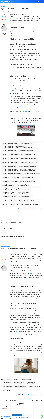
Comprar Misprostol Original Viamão (24, 196)
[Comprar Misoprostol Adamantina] (4, 28)
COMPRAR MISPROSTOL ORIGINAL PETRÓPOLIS (10, 158)
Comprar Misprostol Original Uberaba (21, 193)
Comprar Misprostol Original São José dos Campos (13, 236)
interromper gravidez (6, 201)
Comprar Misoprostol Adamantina (4, 33)
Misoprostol (17, 88)
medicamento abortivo (15, 201)
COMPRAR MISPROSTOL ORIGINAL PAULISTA (29, 155)
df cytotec (20, 200)
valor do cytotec (17, 379)
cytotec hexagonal (13, 200)
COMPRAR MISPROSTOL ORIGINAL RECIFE (9, 166)
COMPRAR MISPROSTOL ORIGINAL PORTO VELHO (29, 162)
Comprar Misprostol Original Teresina (8, 192)
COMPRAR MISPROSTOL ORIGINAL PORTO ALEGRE (29, 161)
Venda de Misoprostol (5, 246)
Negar (27, 414)
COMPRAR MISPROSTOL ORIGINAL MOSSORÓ (10, 143)
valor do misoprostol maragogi (7, 386)
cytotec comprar (5, 200)
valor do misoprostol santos (31, 387)
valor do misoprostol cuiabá (18, 383)
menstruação (23, 201)
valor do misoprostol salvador (20, 387)
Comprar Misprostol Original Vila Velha (8, 197)
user (3, 11)
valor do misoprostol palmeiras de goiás (35, 386)
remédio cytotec (12, 204)
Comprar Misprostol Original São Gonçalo (23, 178)
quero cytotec (5, 204)
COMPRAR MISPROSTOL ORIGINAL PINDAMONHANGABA (29, 158)
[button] (31, 404)
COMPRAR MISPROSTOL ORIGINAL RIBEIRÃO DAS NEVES (27, 166)
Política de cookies (17, 417)
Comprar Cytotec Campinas (7, 231)
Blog (3, 6)
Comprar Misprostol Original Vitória (22, 197)
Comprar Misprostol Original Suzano (8, 189)
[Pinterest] (2, 20)
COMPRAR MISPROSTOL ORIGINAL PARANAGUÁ (26, 151)
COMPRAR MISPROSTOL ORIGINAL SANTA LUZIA (32, 173)
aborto (11, 35)
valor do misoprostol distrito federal (31, 383)
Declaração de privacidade (24, 417)
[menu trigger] (42, 1)
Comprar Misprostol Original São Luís (24, 184)
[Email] (5, 20)
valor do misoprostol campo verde (19, 382)
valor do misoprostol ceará (31, 382)
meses (29, 201)
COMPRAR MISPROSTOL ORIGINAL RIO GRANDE (10, 170)
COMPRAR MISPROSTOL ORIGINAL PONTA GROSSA (11, 161)
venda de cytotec (28, 204)
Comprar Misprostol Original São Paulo (8, 185)
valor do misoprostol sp (6, 390)
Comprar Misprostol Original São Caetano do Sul (29, 177)
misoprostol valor (9, 379)
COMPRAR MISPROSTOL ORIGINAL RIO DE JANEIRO (28, 169)
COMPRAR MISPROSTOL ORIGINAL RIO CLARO (10, 169)
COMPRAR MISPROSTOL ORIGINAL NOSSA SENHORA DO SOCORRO (13, 146)
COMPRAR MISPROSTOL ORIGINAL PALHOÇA (26, 150)
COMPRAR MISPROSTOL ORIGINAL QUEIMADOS (31, 165)
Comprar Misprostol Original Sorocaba (8, 188)
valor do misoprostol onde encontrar (20, 386)
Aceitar (17, 414)
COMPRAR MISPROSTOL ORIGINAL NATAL (26, 143)
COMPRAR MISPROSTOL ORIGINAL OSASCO (9, 150)
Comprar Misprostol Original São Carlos (9, 178)
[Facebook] (2, 16)
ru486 (22, 204)
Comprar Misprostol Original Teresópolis (23, 192)
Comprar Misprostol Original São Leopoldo (9, 184)
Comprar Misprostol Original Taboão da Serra (23, 189)
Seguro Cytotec (7, 2)
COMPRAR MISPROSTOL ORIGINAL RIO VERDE (27, 170)
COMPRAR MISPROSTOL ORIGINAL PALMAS (9, 151)
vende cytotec (36, 204)
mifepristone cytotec (36, 201)
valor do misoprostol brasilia (7, 382)
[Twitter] (5, 16)
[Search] (40, 1)
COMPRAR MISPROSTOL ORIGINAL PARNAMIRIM (10, 154)
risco (18, 204)
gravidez (32, 200)
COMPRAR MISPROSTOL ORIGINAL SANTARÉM (28, 174)
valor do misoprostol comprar (7, 383)
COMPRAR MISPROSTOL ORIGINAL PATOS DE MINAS (11, 155)
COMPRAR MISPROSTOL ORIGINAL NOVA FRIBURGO (11, 147)
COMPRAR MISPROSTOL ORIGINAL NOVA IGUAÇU (29, 147)
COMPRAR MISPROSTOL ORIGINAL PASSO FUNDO (28, 154)
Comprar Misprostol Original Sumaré (22, 188)
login (10, 222)
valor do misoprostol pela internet (8, 387)
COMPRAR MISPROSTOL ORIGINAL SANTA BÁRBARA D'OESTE (12, 173)
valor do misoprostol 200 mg (26, 379)
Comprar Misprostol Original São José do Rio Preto (28, 181)
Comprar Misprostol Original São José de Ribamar (10, 181)
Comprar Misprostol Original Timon (8, 193)
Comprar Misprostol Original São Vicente (23, 185)
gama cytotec (26, 200)
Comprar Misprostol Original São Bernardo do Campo (11, 177)
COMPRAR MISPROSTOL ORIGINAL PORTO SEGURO (11, 162)
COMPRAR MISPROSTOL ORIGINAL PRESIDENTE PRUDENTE (12, 165)
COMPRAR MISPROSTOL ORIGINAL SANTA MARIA (10, 174)
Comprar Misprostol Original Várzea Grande (9, 196)
